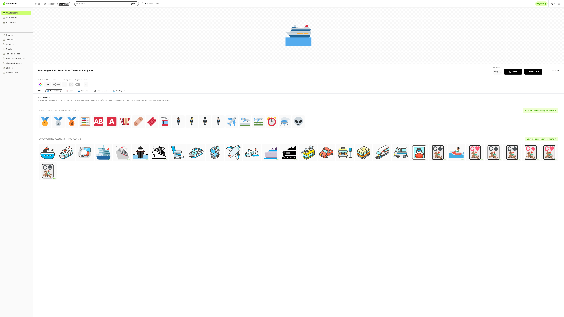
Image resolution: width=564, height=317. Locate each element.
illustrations (49, 4)
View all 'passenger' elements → (541, 139)
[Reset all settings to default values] (86, 84)
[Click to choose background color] (71, 84)
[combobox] (102, 4)
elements (64, 4)
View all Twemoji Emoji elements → (540, 111)
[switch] (77, 84)
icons (37, 4)
